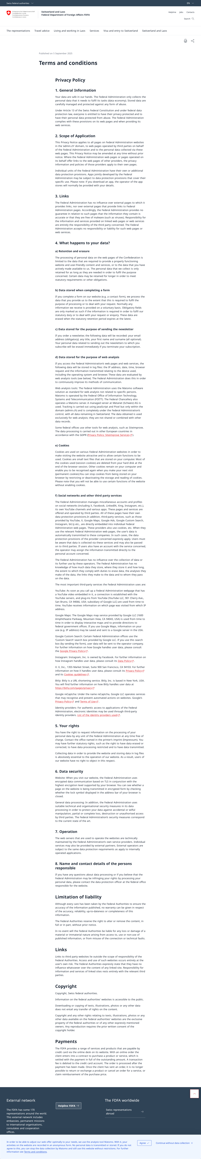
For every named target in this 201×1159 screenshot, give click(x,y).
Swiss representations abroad (119, 1111)
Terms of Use (88, 701)
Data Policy (124, 660)
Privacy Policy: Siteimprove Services (108, 435)
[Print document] (185, 40)
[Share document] (192, 40)
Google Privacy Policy (72, 651)
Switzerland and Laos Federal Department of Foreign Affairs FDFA (65, 13)
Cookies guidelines (75, 674)
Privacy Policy (134, 670)
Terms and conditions (35, 1151)
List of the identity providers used (97, 715)
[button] (18, 30)
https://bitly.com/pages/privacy (73, 688)
